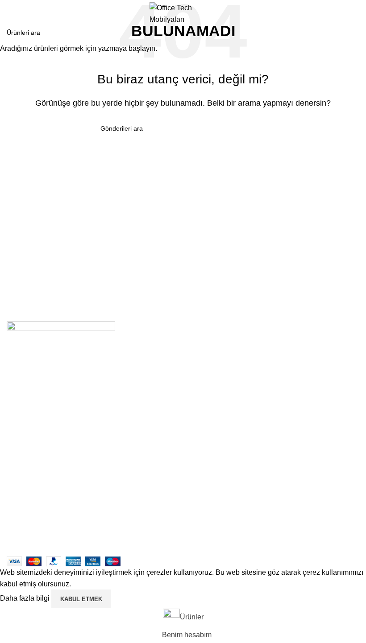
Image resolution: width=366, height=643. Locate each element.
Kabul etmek (81, 599)
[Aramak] (356, 14)
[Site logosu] (183, 13)
